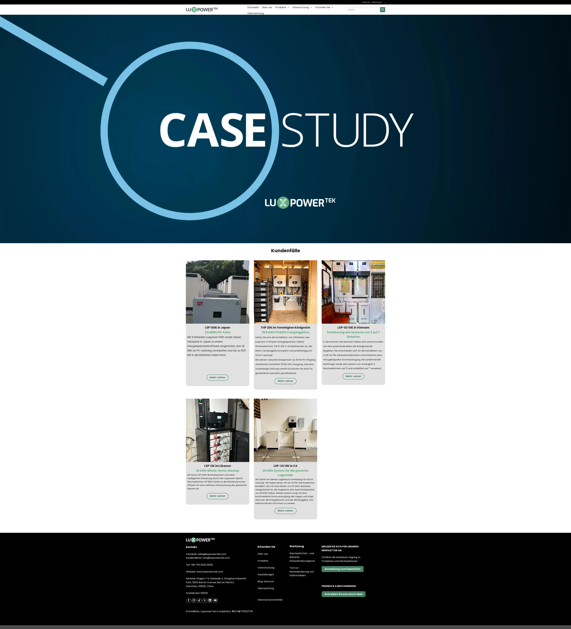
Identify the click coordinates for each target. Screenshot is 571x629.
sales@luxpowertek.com (212, 554)
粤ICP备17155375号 (242, 611)
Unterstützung (300, 7)
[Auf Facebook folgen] (188, 600)
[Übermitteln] (382, 9)
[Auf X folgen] (204, 600)
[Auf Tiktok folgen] (199, 600)
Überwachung (255, 13)
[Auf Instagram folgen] (194, 600)
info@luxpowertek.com (216, 558)
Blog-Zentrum (266, 581)
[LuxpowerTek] (202, 9)
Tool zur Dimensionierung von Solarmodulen (302, 571)
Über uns (267, 7)
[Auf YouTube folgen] (215, 600)
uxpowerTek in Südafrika (215, 611)
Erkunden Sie (322, 7)
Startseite (253, 7)
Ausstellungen (266, 574)
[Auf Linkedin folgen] (210, 600)
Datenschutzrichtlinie (270, 599)
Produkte (280, 7)
